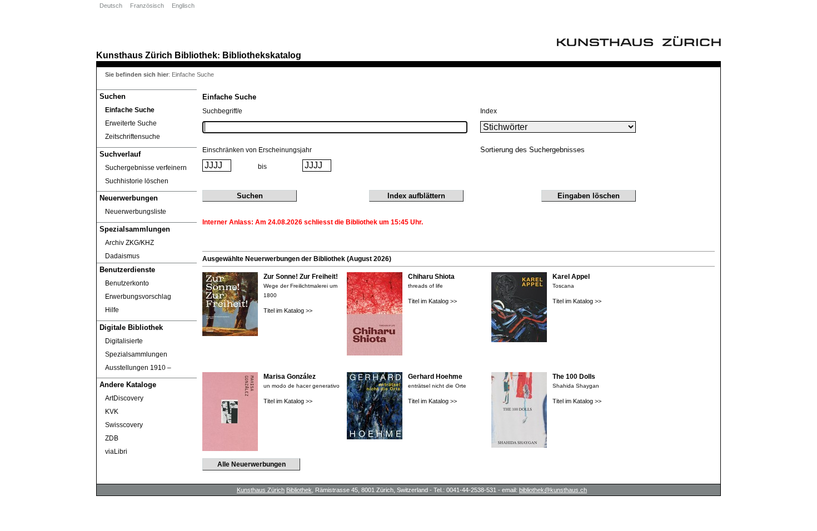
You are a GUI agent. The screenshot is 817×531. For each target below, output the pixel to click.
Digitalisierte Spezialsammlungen (136, 347)
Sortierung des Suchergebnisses (532, 150)
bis (262, 167)
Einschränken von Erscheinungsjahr (257, 150)
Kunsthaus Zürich (134, 55)
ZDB (111, 438)
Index (488, 111)
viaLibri (116, 451)
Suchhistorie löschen (136, 181)
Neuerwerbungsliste (135, 212)
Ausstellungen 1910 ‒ (138, 368)
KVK (111, 411)
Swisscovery (124, 425)
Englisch (183, 5)
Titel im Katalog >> (287, 310)
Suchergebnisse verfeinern (146, 168)
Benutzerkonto (127, 283)
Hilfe (112, 310)
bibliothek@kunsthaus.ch (553, 490)
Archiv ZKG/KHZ (129, 243)
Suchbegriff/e (222, 111)
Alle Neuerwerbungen (251, 464)
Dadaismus (122, 256)
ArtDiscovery (124, 398)
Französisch (147, 5)
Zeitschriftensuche (132, 137)
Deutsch (110, 5)
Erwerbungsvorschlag (138, 296)
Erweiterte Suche (131, 123)
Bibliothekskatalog (261, 55)
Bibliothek (196, 55)
